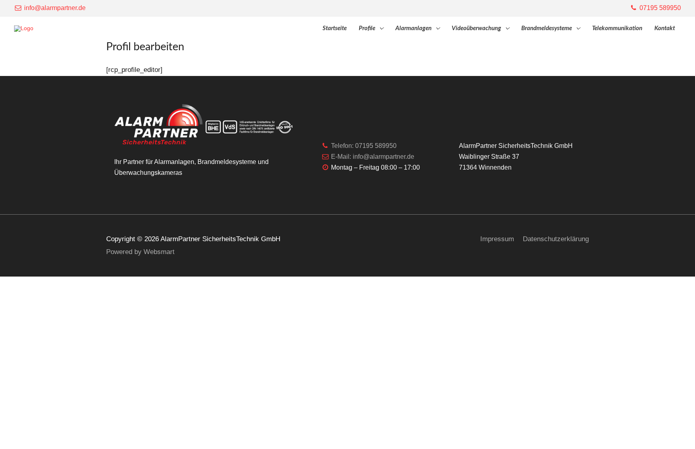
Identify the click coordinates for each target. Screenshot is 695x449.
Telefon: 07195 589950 (363, 145)
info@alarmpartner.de (54, 7)
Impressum (497, 239)
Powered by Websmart (140, 252)
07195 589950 (659, 7)
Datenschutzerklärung (556, 239)
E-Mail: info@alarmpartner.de (371, 156)
